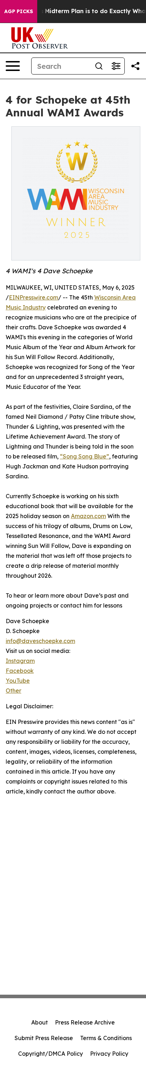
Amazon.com (88, 516)
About (39, 1022)
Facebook (20, 670)
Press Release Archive (85, 1022)
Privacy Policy (109, 1053)
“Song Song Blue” (84, 456)
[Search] (98, 66)
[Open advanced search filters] (115, 66)
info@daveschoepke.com (40, 640)
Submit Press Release (44, 1038)
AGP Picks (18, 11)
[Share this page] (135, 66)
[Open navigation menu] (13, 66)
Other (13, 690)
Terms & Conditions (106, 1038)
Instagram (20, 660)
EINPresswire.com (33, 297)
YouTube (18, 680)
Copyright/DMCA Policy (50, 1053)
